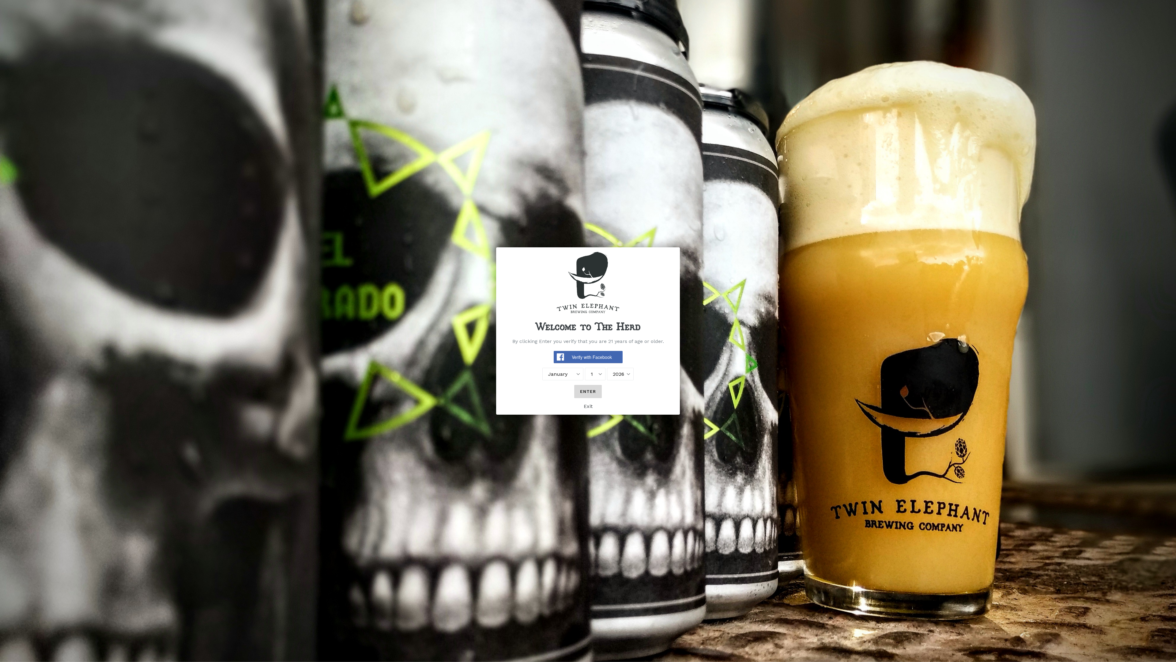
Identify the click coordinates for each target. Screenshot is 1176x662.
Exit (588, 406)
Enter (588, 391)
